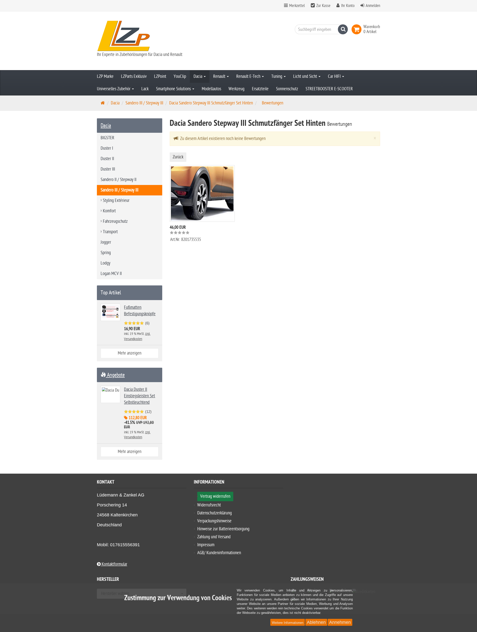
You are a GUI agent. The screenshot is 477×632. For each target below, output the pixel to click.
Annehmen (340, 622)
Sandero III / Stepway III (144, 103)
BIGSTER (107, 137)
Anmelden (373, 5)
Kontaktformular (114, 564)
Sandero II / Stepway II (118, 179)
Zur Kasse (323, 5)
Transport (110, 231)
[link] (357, 29)
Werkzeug (236, 88)
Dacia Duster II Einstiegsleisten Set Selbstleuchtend (139, 396)
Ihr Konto (348, 5)
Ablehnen (316, 622)
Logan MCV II (111, 273)
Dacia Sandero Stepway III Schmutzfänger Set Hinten (211, 103)
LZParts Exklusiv (134, 76)
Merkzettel (296, 5)
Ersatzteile (260, 88)
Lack (145, 88)
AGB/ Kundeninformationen (219, 552)
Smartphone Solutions (174, 88)
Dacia (198, 76)
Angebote (115, 375)
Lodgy (105, 263)
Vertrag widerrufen (215, 496)
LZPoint (160, 76)
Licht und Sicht (305, 76)
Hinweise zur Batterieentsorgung (223, 529)
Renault (219, 76)
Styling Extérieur (116, 200)
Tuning (277, 76)
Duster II (107, 158)
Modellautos (211, 88)
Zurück (178, 157)
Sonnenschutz (287, 88)
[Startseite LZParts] (141, 35)
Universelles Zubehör (114, 88)
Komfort (109, 211)
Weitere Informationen (287, 623)
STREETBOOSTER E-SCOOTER (329, 88)
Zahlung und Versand (214, 537)
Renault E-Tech (248, 76)
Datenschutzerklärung (214, 513)
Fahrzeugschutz (115, 221)
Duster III (108, 169)
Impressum (205, 544)
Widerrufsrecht (209, 505)
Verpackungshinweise (214, 521)
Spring (106, 252)
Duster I (107, 148)
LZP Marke (105, 76)
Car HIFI (335, 76)
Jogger (106, 242)
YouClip (180, 76)
